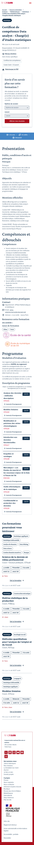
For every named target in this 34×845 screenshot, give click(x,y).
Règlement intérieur (10, 825)
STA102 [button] (6, 412)
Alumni (6, 770)
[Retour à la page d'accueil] (7, 3)
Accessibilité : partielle (11, 834)
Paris (12, 329)
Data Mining (24, 544)
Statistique (25, 11)
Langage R (17, 678)
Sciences (5, 11)
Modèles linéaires (11, 691)
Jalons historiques (10, 763)
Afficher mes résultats (17, 121)
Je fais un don (8, 772)
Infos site (7, 821)
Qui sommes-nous (10, 761)
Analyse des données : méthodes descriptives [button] (13, 395)
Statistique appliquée (21, 536)
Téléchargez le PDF (11, 69)
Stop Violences (9, 797)
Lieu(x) (7, 112)
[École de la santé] (17, 335)
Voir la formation (15, 580)
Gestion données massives (12, 552)
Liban (5, 329)
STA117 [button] (6, 445)
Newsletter (7, 838)
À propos (7, 778)
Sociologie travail (19, 634)
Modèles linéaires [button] (11, 410)
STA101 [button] (6, 401)
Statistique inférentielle (11, 540)
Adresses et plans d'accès (12, 787)
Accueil (4, 10)
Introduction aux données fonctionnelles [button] (10, 439)
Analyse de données (10, 544)
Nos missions (8, 766)
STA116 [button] (6, 428)
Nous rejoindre (9, 782)
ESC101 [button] (7, 478)
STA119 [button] (6, 508)
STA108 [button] (6, 459)
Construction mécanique (22, 593)
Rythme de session (11, 104)
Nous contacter (9, 784)
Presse (6, 780)
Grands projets (9, 774)
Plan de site (7, 800)
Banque (26, 552)
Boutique (7, 789)
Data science (7, 548)
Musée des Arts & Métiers (12, 791)
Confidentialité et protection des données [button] (11, 503)
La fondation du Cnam (11, 768)
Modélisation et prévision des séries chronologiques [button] (12, 423)
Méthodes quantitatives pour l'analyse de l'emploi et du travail (17, 642)
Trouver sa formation (15, 10)
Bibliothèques (8, 793)
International (8, 795)
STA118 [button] (6, 492)
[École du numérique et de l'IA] (17, 344)
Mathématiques (15, 11)
